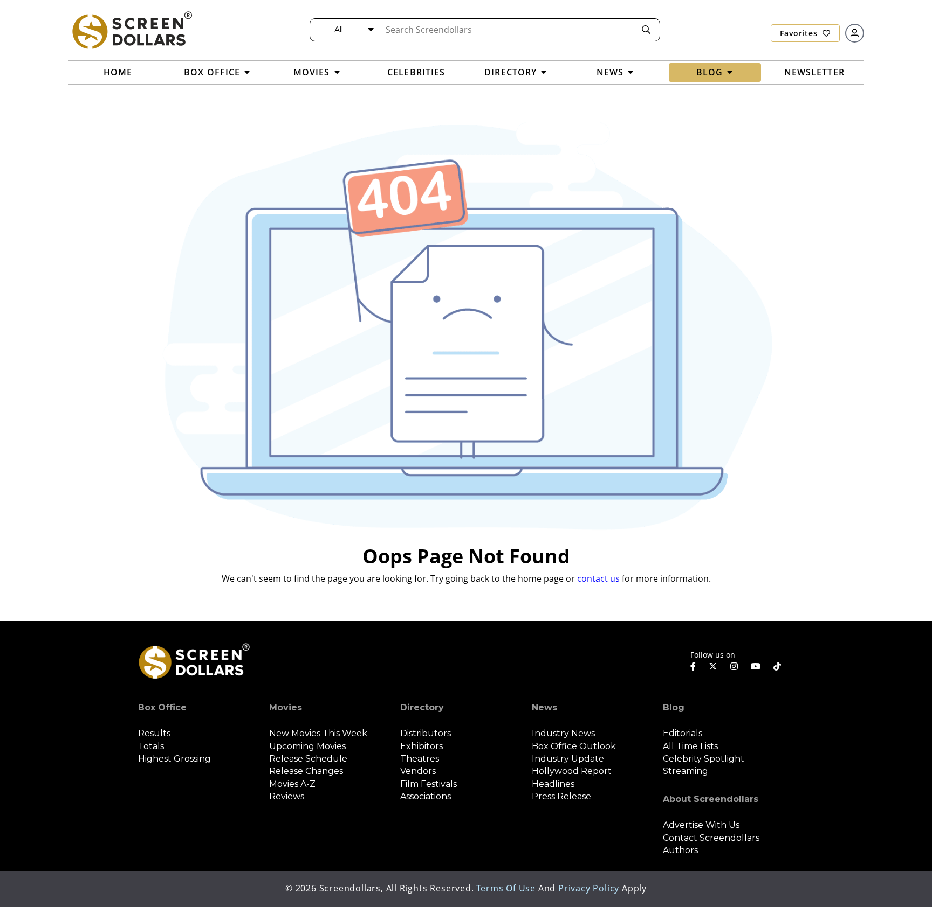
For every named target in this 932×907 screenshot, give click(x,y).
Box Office (162, 707)
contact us (598, 578)
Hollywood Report (572, 771)
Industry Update (568, 758)
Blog (673, 707)
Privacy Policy (588, 888)
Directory (422, 707)
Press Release (561, 796)
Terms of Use (506, 888)
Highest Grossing (174, 758)
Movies (285, 707)
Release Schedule (308, 758)
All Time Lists (690, 746)
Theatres (419, 758)
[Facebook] (693, 666)
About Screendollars (710, 799)
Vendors (418, 771)
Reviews (286, 796)
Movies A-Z (292, 784)
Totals (151, 746)
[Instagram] (734, 666)
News (544, 707)
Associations (425, 796)
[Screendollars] (132, 30)
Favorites (800, 33)
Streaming (685, 771)
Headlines (553, 784)
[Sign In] (854, 33)
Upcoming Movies (307, 746)
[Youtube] (755, 666)
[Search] (646, 30)
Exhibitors (421, 746)
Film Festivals (428, 784)
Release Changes (306, 771)
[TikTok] (777, 666)
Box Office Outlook (574, 746)
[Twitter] (713, 665)
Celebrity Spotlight (703, 758)
